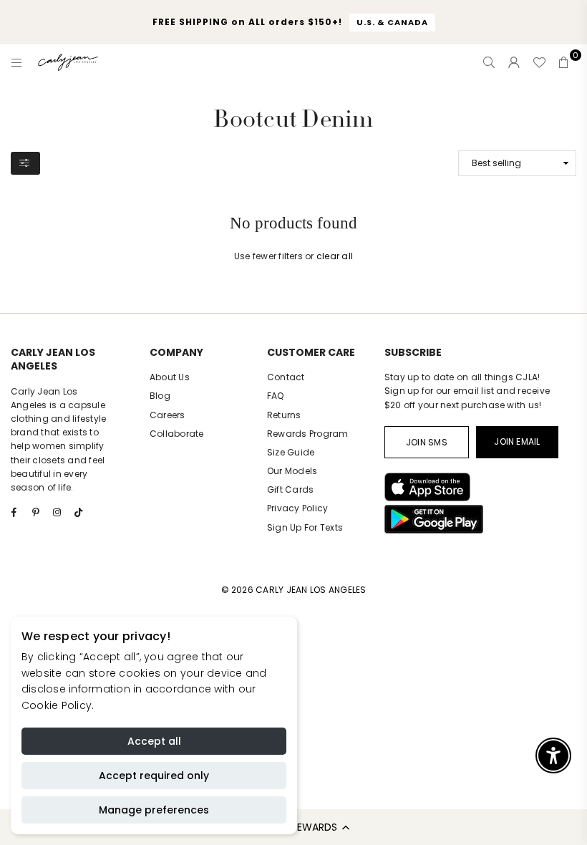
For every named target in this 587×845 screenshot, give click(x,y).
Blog (160, 396)
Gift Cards (290, 489)
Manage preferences (154, 810)
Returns (284, 415)
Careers (167, 415)
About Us (170, 377)
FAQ (275, 396)
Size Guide (290, 452)
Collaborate (177, 434)
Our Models (292, 471)
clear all (334, 256)
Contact (286, 377)
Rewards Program (308, 434)
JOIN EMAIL (517, 441)
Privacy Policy (297, 508)
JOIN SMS (426, 442)
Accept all (154, 741)
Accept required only (154, 775)
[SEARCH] (489, 62)
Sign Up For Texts (305, 527)
